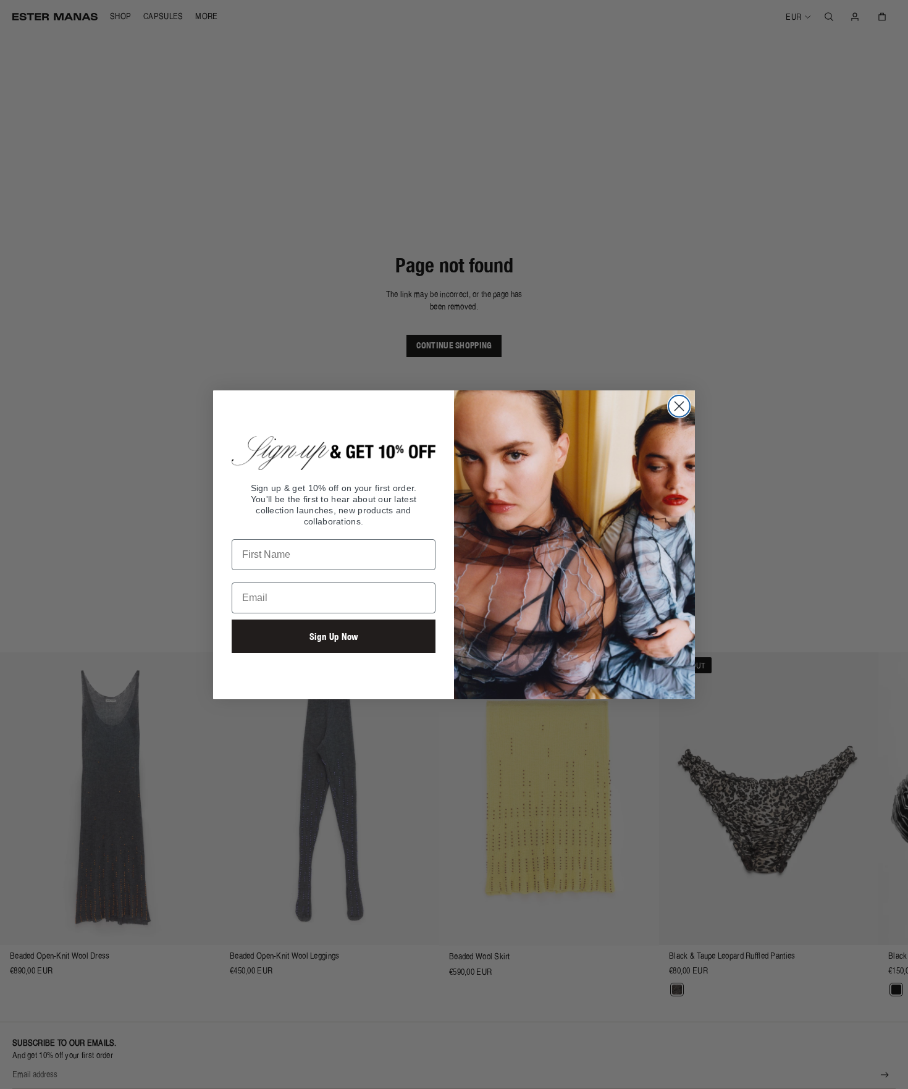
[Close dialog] (679, 406)
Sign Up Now (333, 636)
